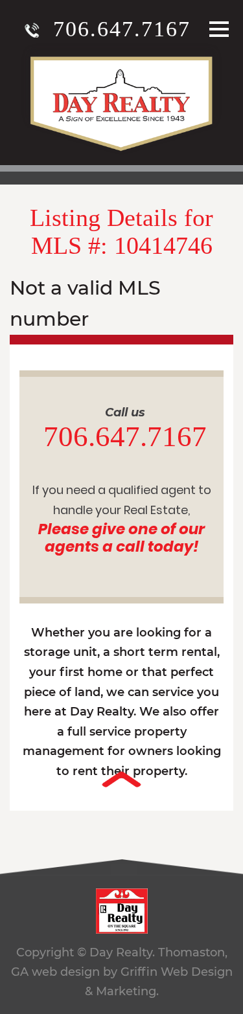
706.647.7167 (122, 29)
